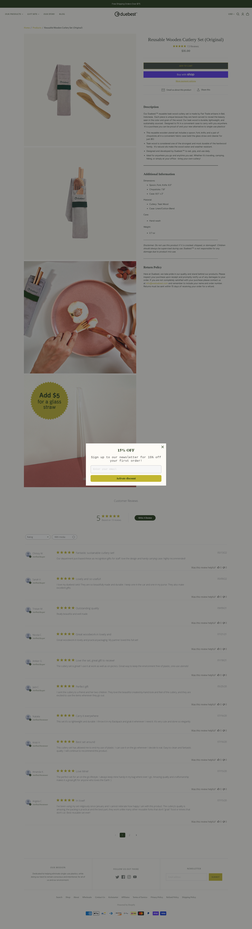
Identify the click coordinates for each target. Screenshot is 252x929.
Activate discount (126, 478)
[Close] (162, 446)
